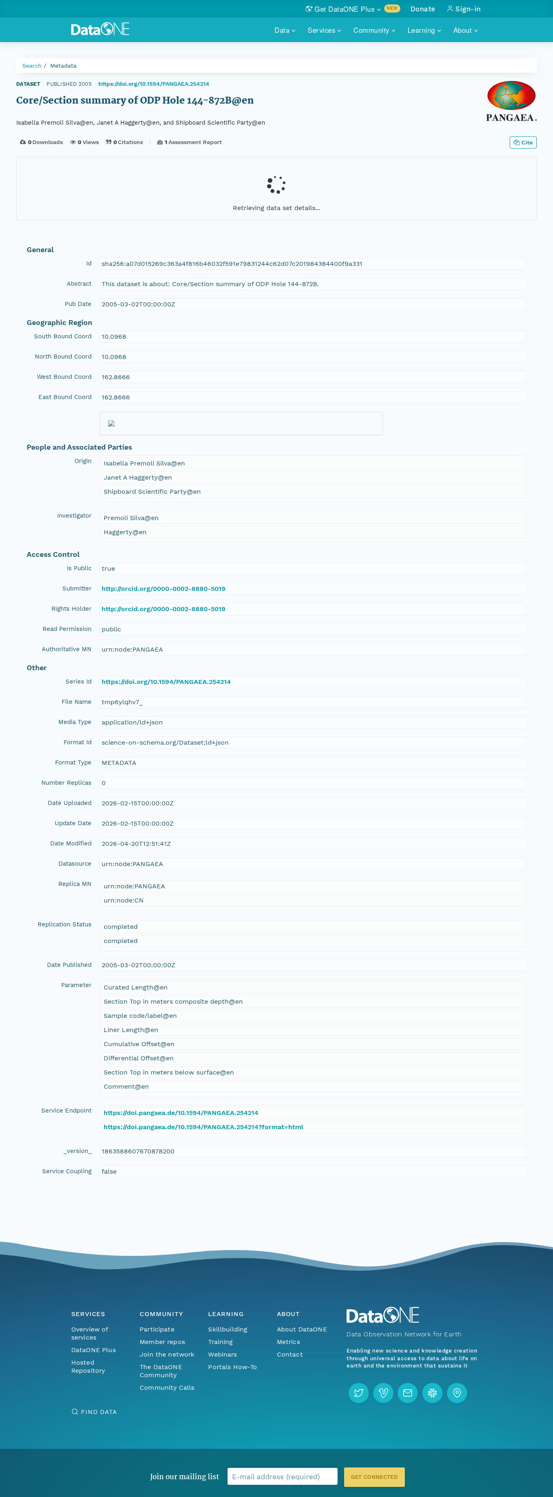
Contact (290, 1354)
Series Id (78, 681)
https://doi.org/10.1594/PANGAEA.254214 (153, 84)
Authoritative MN (66, 649)
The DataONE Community (161, 1371)
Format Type (73, 762)
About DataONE (302, 1329)
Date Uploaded (69, 803)
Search (32, 65)
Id (88, 263)
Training (220, 1342)
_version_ (77, 1151)
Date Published (69, 964)
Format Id (77, 742)
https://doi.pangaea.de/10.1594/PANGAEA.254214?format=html (203, 1127)
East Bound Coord (64, 397)
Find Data (99, 1412)
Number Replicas (66, 782)
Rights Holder (71, 608)
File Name (76, 701)
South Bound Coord (62, 336)
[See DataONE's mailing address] (457, 1393)
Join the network (167, 1354)
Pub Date (78, 304)
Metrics (288, 1342)
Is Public (79, 568)
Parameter (76, 985)
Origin (82, 461)
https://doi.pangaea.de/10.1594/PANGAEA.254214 (181, 1113)
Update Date (73, 823)
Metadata (63, 65)
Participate (157, 1329)
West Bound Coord (64, 376)
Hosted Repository (88, 1366)
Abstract (79, 283)
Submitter (76, 588)
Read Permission (67, 629)
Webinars (222, 1354)
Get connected (374, 1477)
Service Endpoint (66, 1110)
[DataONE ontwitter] (359, 1393)
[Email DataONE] (408, 1393)
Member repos (162, 1342)
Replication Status (64, 924)
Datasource (74, 863)
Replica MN (74, 884)
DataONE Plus (93, 1350)
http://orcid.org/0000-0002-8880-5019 (163, 588)
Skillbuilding (227, 1329)
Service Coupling (66, 1171)
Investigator (74, 515)
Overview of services (89, 1333)
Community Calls (167, 1387)
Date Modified (70, 843)
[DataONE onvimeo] (383, 1393)
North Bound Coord (63, 356)
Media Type (74, 722)
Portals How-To (232, 1367)
